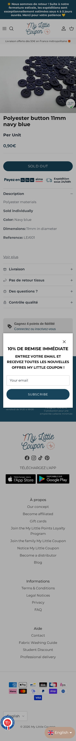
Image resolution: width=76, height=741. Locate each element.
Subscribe (38, 394)
